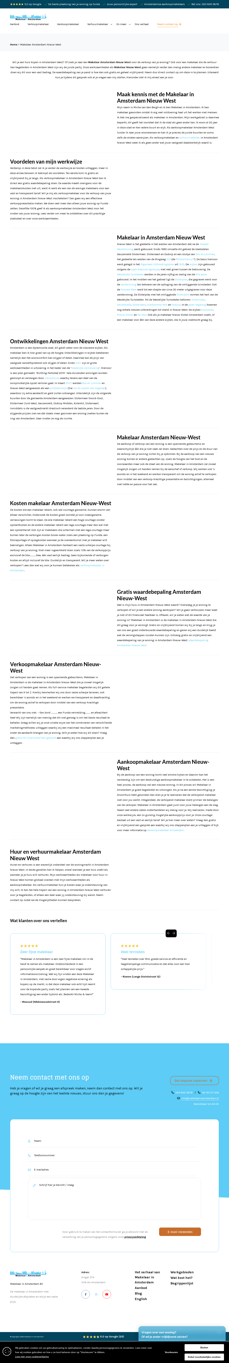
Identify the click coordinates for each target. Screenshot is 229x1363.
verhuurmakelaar (189, 137)
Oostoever (207, 309)
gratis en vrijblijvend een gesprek (35, 737)
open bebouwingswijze (145, 269)
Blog (138, 1293)
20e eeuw (201, 274)
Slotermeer (198, 299)
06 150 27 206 (210, 1092)
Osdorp (176, 304)
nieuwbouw (52, 378)
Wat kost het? (181, 1278)
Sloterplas (181, 279)
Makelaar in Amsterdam (34, 1337)
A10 (168, 259)
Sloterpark (183, 294)
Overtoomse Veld (157, 304)
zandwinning (128, 284)
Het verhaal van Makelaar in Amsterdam (147, 1277)
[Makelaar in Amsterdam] (28, 16)
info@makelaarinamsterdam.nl (200, 1098)
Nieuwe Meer (129, 289)
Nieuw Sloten (125, 314)
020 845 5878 (184, 1092)
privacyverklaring (135, 1236)
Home (13, 44)
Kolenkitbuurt (185, 259)
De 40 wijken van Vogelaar (89, 388)
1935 (181, 264)
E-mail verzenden (180, 1232)
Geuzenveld (124, 304)
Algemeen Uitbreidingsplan (157, 264)
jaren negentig (197, 304)
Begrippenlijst (181, 1283)
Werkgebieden (182, 1272)
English (141, 1299)
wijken (193, 264)
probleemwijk (58, 388)
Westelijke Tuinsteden (130, 274)
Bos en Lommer (204, 254)
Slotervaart (139, 304)
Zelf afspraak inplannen (191, 1080)
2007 (69, 383)
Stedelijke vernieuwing (85, 368)
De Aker (142, 314)
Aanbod (141, 1288)
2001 (78, 362)
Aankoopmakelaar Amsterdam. (165, 830)
